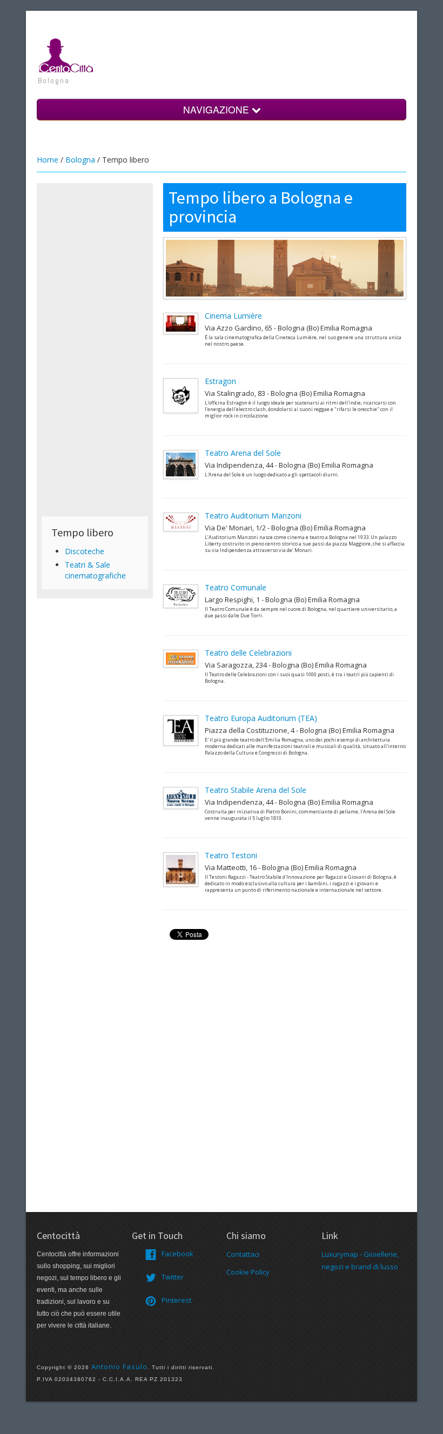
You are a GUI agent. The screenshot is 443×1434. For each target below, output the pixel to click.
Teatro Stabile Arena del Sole (255, 790)
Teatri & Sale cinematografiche (95, 570)
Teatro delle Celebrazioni (248, 653)
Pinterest (176, 1300)
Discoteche (84, 551)
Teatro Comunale (235, 587)
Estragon (220, 381)
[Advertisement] (95, 349)
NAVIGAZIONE (217, 109)
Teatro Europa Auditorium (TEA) (261, 718)
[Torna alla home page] (66, 54)
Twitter (173, 1277)
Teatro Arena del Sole (243, 453)
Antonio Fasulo (119, 1366)
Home (47, 159)
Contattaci (242, 1254)
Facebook (177, 1253)
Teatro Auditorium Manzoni (253, 515)
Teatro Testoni (231, 855)
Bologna (80, 159)
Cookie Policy (248, 1272)
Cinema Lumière (233, 316)
